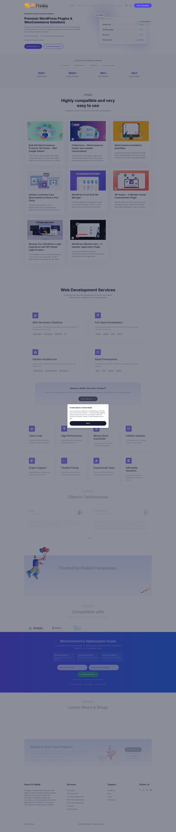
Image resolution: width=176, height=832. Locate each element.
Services (96, 5)
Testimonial (111, 5)
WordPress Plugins (83, 5)
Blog (102, 5)
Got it (88, 423)
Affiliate (119, 5)
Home (72, 5)
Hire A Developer (143, 5)
